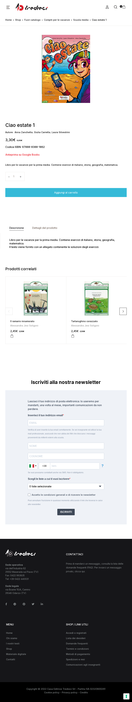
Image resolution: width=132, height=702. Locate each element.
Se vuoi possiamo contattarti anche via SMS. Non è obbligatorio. (56, 472)
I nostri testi (12, 643)
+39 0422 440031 (19, 579)
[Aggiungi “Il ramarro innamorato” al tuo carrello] (12, 336)
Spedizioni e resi (75, 659)
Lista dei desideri (75, 638)
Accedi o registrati (76, 633)
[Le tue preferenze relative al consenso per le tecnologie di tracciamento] (126, 696)
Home (8, 19)
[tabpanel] (66, 69)
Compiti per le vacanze (57, 19)
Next (123, 311)
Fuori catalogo (32, 19)
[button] (8, 7)
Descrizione (16, 227)
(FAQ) (90, 567)
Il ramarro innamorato (22, 321)
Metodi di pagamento (78, 654)
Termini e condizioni (77, 648)
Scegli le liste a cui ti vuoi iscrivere (48, 479)
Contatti (10, 659)
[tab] (16, 228)
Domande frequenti (77, 643)
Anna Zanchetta (24, 132)
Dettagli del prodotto (44, 227)
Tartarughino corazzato (84, 321)
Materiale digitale (16, 654)
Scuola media (81, 19)
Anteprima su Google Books (22, 154)
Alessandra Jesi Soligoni (24, 325)
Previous (9, 311)
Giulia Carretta (42, 132)
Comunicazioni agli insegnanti (83, 664)
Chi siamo (11, 638)
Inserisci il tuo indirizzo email (45, 415)
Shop (18, 19)
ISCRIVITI (66, 512)
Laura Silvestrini (61, 132)
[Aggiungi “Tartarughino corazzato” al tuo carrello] (72, 336)
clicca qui (80, 571)
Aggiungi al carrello (66, 192)
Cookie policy (51, 692)
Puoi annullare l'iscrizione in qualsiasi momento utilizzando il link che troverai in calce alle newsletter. (65, 502)
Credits (84, 692)
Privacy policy (69, 692)
